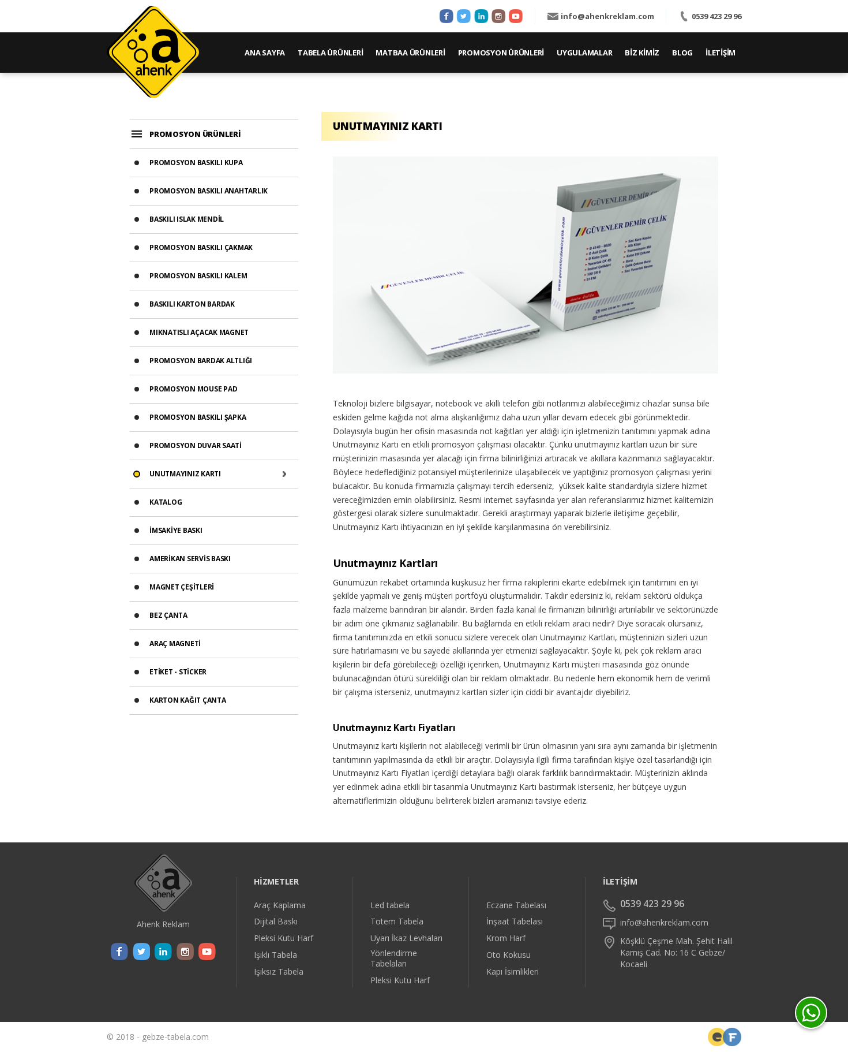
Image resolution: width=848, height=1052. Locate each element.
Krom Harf (506, 938)
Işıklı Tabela (275, 955)
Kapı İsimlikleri (512, 972)
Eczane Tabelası (516, 905)
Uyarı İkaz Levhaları (406, 938)
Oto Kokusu (508, 955)
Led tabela (390, 905)
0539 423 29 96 (716, 16)
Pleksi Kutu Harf (283, 938)
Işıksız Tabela (278, 972)
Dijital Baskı (276, 921)
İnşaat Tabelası (514, 921)
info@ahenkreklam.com (607, 16)
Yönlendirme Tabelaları (393, 958)
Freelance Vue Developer (717, 1037)
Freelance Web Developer (732, 1037)
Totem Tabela (396, 921)
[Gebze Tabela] (153, 52)
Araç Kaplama (280, 905)
